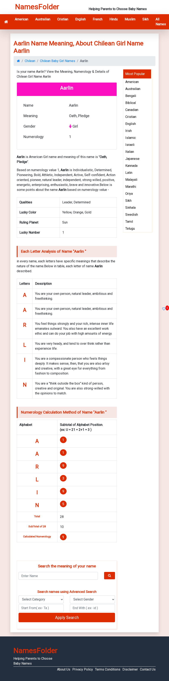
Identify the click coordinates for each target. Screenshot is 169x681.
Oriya (129, 194)
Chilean (30, 61)
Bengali (130, 96)
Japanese (132, 159)
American (21, 19)
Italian (129, 152)
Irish (128, 131)
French (97, 19)
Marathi (130, 187)
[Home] (6, 22)
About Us (63, 669)
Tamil (129, 222)
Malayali (131, 180)
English (80, 19)
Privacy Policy (82, 669)
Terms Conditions (107, 669)
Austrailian (42, 19)
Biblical (130, 103)
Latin (128, 173)
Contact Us (148, 669)
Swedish (131, 215)
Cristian (62, 19)
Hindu (113, 19)
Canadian (131, 110)
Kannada (131, 166)
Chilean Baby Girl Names (57, 61)
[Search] (109, 575)
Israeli (129, 145)
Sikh (145, 19)
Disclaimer (130, 669)
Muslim (130, 19)
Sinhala (130, 208)
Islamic (130, 138)
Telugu (130, 228)
